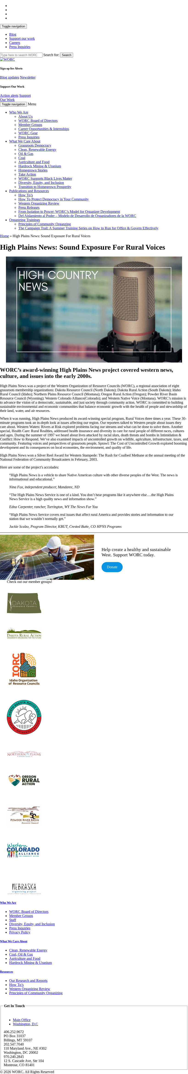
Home (4, 236)
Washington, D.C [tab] (25, 1024)
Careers (14, 43)
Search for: (51, 55)
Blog (12, 34)
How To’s (25, 195)
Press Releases (28, 207)
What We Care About (24, 141)
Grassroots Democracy (34, 145)
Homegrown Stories (32, 170)
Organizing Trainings (24, 220)
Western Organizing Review (38, 203)
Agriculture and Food (34, 162)
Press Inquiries (19, 47)
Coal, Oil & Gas (21, 954)
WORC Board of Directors (38, 121)
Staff (12, 920)
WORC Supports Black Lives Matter (45, 178)
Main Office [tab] (21, 1020)
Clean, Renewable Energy (37, 149)
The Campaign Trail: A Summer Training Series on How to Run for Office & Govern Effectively (88, 228)
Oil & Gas (25, 154)
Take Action (27, 174)
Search (66, 55)
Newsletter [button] (28, 77)
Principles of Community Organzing (44, 224)
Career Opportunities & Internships (43, 129)
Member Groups (30, 125)
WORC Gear (28, 133)
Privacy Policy (19, 932)
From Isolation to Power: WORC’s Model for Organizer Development (69, 212)
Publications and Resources (29, 191)
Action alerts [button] (9, 95)
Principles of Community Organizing (36, 993)
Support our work (22, 38)
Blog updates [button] (9, 77)
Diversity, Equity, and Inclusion (41, 183)
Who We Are (18, 112)
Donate (112, 567)
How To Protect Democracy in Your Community (53, 199)
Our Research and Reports (28, 981)
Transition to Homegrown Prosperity (44, 187)
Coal (21, 158)
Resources (6, 971)
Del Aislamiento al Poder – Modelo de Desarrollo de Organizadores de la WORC (77, 216)
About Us (25, 116)
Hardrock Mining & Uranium (39, 166)
